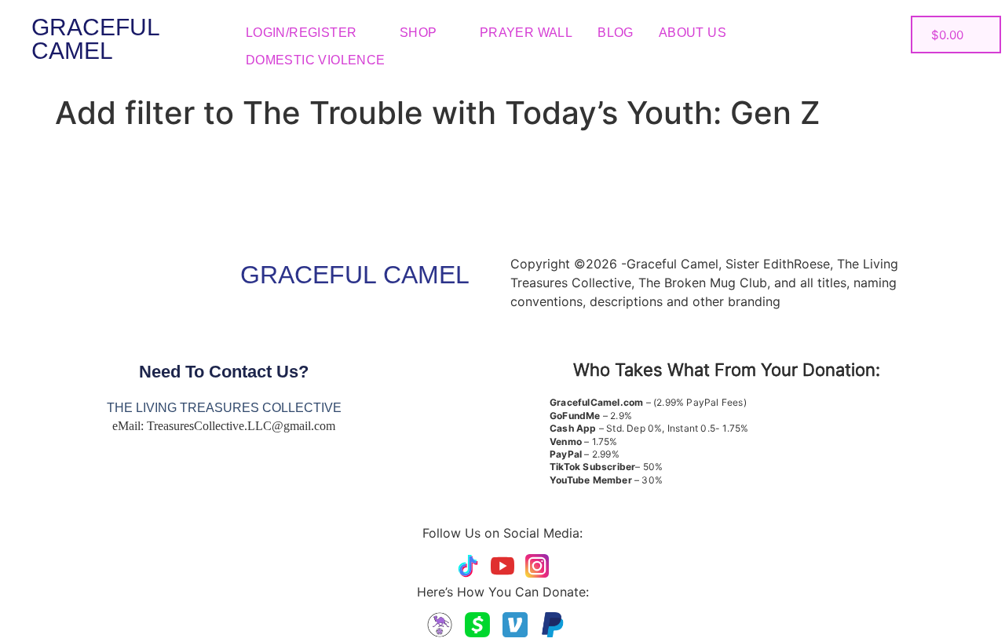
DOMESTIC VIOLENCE (316, 60)
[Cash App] (477, 624)
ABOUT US (692, 32)
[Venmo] (515, 624)
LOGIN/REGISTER (301, 32)
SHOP (418, 32)
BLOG (616, 32)
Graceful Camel (95, 39)
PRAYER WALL (526, 32)
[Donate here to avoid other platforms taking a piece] (439, 624)
